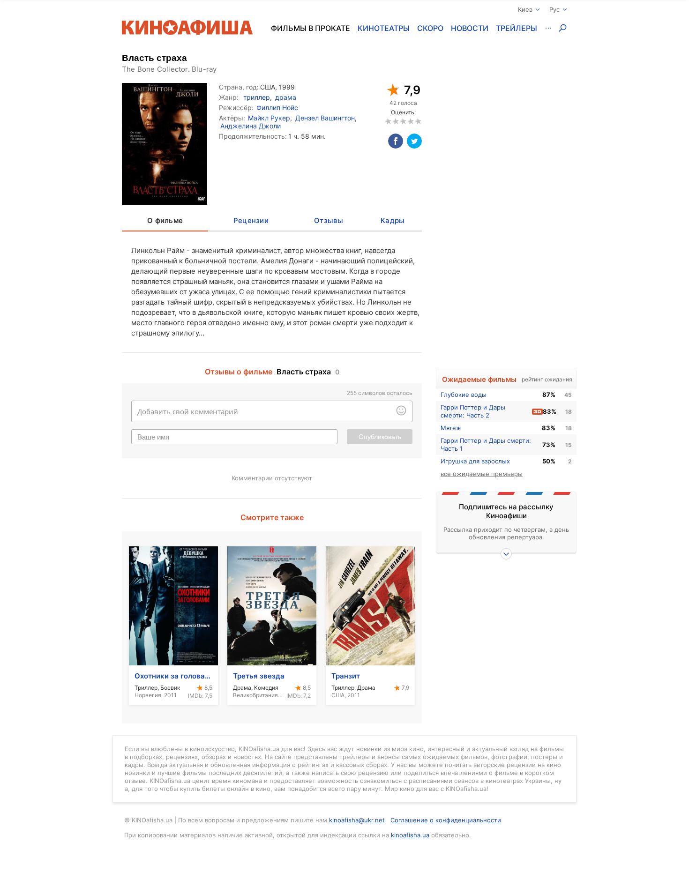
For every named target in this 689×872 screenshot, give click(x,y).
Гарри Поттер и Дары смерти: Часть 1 (486, 444)
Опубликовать (380, 436)
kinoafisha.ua (410, 835)
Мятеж (451, 428)
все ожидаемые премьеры (482, 473)
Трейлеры (516, 28)
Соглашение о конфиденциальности (445, 820)
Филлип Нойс (277, 108)
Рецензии (251, 220)
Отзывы (328, 220)
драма (285, 97)
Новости (469, 28)
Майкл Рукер (269, 118)
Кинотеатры (384, 28)
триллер (256, 97)
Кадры (392, 220)
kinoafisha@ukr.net (357, 820)
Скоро (430, 28)
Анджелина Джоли (250, 126)
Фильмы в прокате (310, 28)
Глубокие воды (464, 394)
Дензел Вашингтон (325, 118)
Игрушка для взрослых (475, 461)
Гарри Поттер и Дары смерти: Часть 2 (473, 411)
